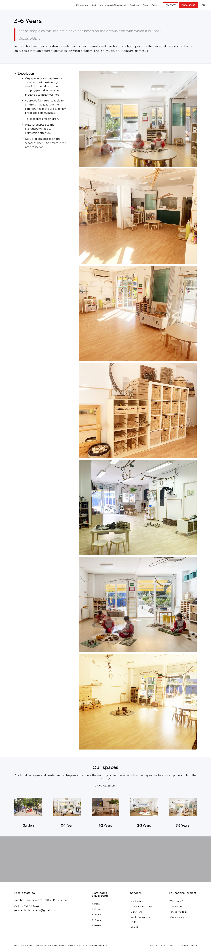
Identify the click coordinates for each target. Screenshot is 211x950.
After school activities (141, 906)
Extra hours (136, 912)
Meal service (137, 901)
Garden (96, 904)
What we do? (176, 906)
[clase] (105, 807)
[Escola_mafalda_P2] (144, 807)
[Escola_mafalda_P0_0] (67, 807)
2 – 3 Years (97, 920)
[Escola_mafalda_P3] (183, 807)
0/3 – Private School (179, 917)
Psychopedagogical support (141, 919)
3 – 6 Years (97, 925)
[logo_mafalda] (27, 5)
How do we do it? (178, 912)
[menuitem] (86, 5)
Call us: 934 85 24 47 (26, 906)
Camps (134, 927)
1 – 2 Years (97, 914)
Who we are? (176, 901)
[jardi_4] (28, 807)
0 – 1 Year (96, 909)
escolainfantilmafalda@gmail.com (35, 910)
